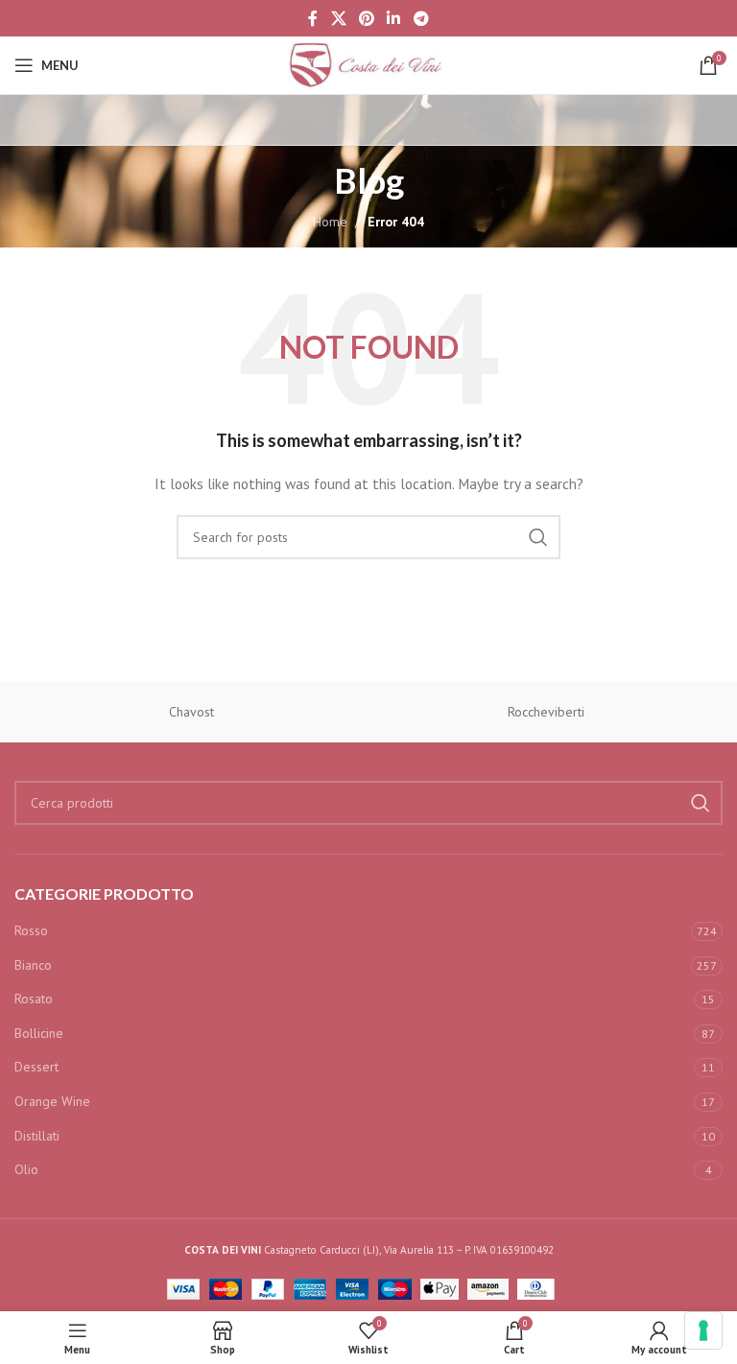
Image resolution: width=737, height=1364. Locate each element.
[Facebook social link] (313, 18)
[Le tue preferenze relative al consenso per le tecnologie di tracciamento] (703, 1330)
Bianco (33, 965)
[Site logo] (368, 64)
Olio (26, 1169)
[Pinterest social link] (366, 18)
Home (330, 221)
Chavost (191, 711)
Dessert (36, 1066)
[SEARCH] (538, 537)
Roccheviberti (546, 711)
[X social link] (338, 18)
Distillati (36, 1135)
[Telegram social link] (421, 18)
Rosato (33, 998)
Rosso (31, 930)
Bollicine (38, 1033)
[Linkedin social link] (394, 18)
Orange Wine (52, 1101)
